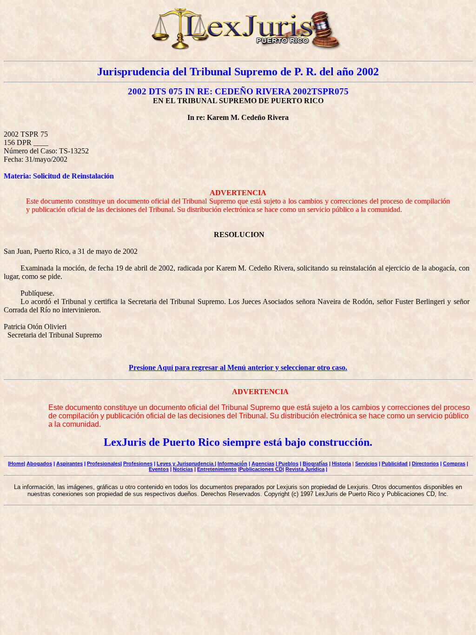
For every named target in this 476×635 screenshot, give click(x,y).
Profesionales (103, 463)
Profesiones (137, 463)
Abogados (39, 463)
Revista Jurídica (304, 469)
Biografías (315, 463)
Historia (341, 463)
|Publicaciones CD (260, 469)
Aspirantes (69, 463)
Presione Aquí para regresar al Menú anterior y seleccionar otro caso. (238, 367)
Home (16, 463)
